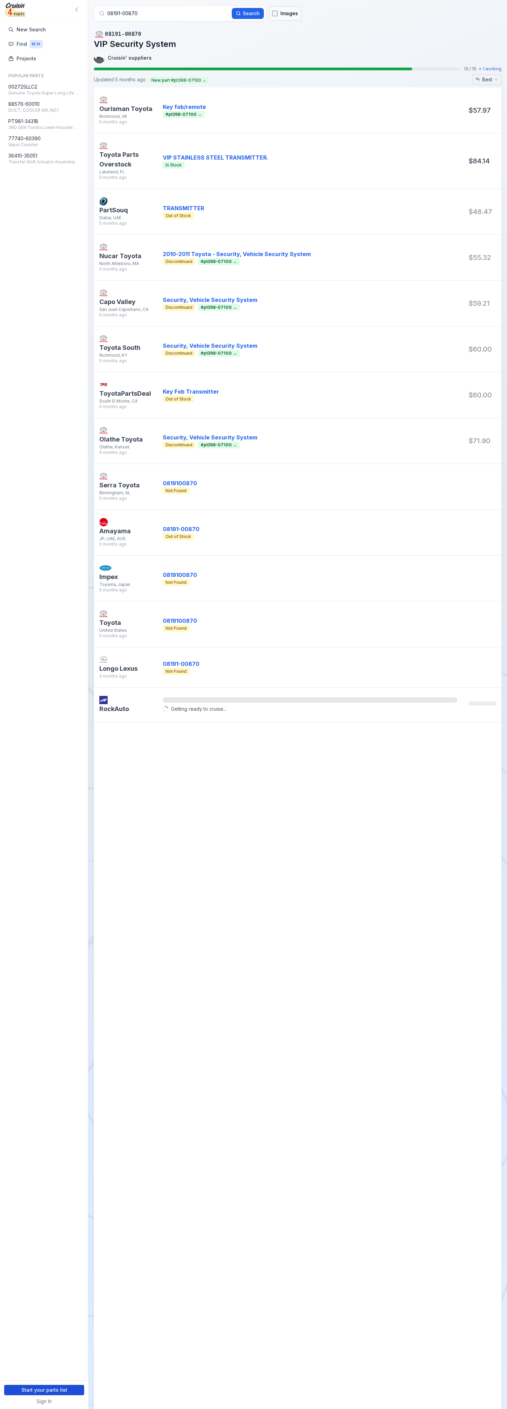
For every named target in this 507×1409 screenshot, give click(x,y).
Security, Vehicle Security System (210, 299)
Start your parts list (44, 1390)
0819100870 (180, 483)
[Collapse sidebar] (78, 9)
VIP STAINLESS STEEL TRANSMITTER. (215, 157)
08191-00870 (181, 529)
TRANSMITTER (183, 208)
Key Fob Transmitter (191, 391)
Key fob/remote (184, 106)
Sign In (44, 1401)
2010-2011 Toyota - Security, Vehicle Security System (237, 254)
